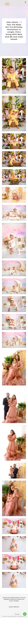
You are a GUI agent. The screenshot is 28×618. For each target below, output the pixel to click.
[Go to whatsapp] (24, 614)
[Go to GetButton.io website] (25, 616)
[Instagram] (16, 610)
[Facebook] (11, 610)
